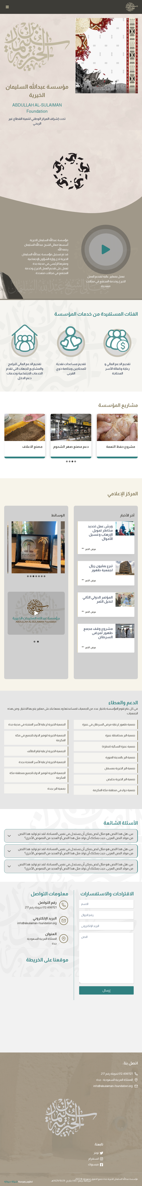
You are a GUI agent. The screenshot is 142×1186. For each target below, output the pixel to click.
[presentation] (125, 528)
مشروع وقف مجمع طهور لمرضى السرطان (98, 633)
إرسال (106, 990)
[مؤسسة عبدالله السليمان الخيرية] (132, 7)
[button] (106, 249)
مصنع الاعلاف (79, 446)
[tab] (75, 461)
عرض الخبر (88, 549)
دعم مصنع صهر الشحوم (117, 446)
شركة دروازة (11, 1181)
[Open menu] (7, 7)
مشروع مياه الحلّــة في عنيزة (26, 449)
